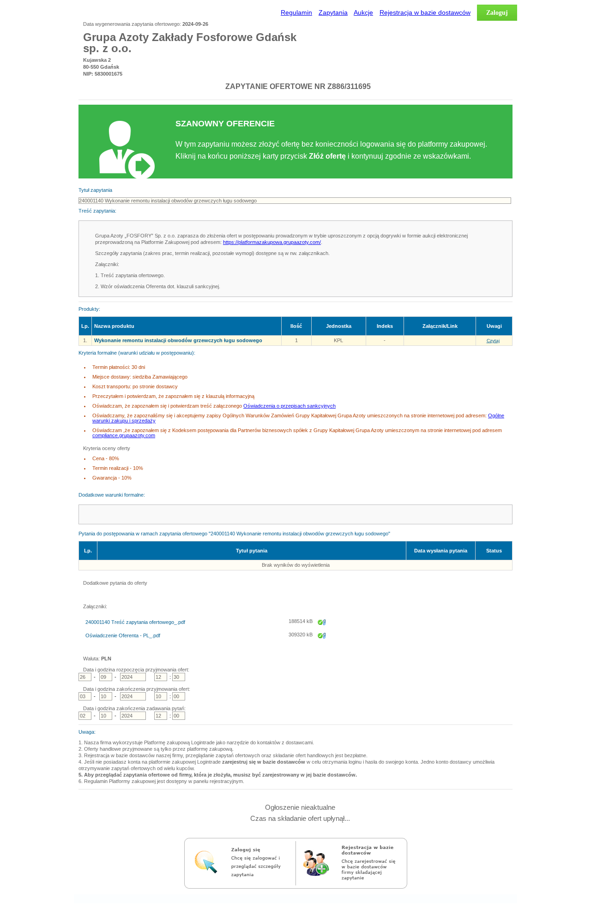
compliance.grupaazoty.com (123, 435)
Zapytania (333, 12)
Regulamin (296, 12)
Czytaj (493, 340)
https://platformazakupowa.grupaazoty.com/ (272, 242)
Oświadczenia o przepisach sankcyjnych (289, 406)
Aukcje (363, 12)
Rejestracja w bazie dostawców (425, 12)
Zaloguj (497, 12)
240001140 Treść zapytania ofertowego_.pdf (135, 622)
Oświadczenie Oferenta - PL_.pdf (122, 635)
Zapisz (321, 628)
